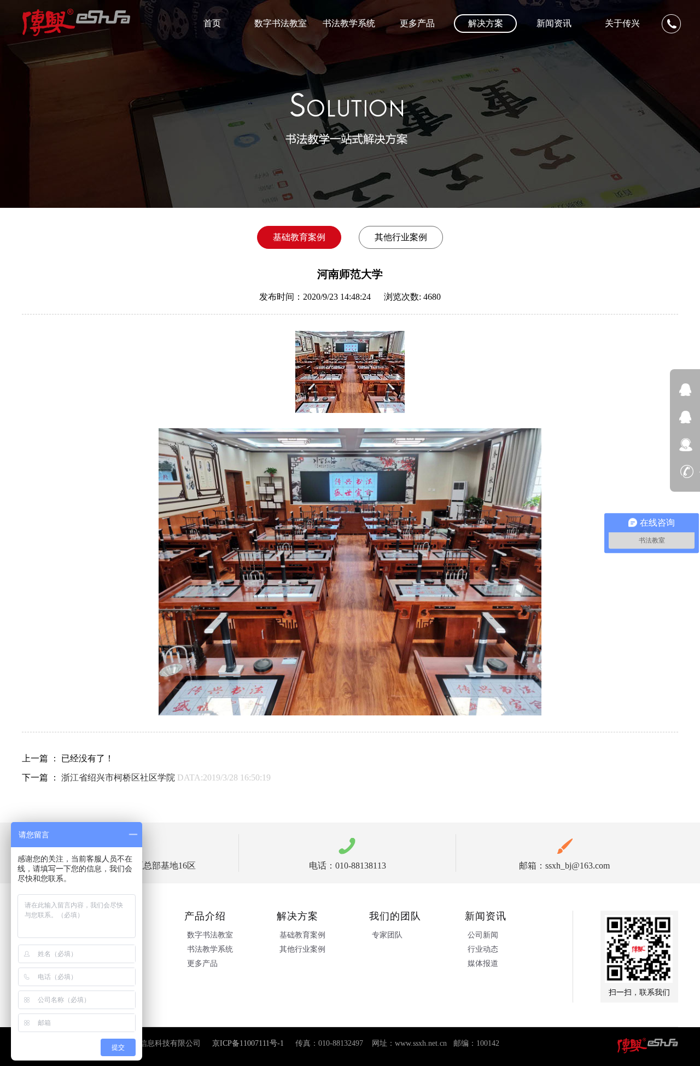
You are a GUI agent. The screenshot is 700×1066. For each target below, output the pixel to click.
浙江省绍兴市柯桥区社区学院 (118, 777)
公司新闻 (483, 935)
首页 (212, 23)
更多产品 (417, 23)
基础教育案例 (302, 935)
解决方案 (485, 23)
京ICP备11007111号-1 (248, 1043)
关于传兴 (622, 23)
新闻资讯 (553, 23)
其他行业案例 (302, 949)
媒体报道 (483, 963)
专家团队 (387, 935)
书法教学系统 (349, 23)
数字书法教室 (280, 23)
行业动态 (483, 949)
